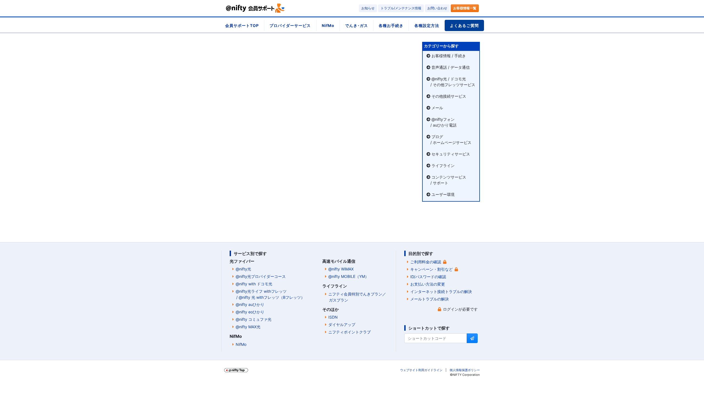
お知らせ (368, 8)
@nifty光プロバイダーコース (261, 276)
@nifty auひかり (250, 304)
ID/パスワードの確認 (428, 276)
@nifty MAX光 (248, 326)
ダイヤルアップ (341, 324)
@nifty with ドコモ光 (254, 283)
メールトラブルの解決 (429, 299)
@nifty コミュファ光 (253, 319)
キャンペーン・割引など (431, 269)
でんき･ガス (356, 25)
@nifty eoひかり (250, 312)
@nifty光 (243, 269)
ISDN (333, 317)
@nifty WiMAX (341, 269)
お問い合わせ (437, 8)
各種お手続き (391, 25)
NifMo (328, 25)
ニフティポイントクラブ (349, 332)
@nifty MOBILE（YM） (348, 276)
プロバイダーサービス (290, 25)
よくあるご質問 (464, 25)
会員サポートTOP (242, 25)
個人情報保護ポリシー (465, 370)
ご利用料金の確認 (425, 261)
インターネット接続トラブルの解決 (441, 291)
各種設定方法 (426, 25)
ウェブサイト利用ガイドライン (421, 370)
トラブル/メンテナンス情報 (401, 8)
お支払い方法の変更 (427, 284)
